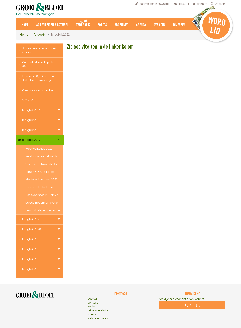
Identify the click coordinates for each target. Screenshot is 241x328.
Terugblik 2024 (31, 120)
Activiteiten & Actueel (52, 25)
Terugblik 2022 (31, 140)
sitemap (93, 314)
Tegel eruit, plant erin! (39, 187)
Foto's (102, 25)
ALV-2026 (28, 100)
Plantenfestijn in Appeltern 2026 (39, 64)
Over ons (159, 25)
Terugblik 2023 (31, 130)
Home (25, 25)
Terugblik (83, 25)
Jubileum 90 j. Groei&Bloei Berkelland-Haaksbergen (39, 78)
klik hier (192, 305)
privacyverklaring (99, 310)
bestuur (93, 298)
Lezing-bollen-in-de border (42, 210)
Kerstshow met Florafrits (41, 156)
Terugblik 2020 (31, 229)
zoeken (92, 306)
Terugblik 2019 (31, 239)
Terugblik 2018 (31, 249)
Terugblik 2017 (31, 259)
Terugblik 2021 (31, 219)
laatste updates (98, 318)
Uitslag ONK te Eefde (39, 172)
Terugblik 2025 (31, 110)
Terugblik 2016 (31, 269)
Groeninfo (121, 25)
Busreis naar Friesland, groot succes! (40, 50)
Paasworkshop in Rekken (42, 195)
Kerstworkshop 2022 (38, 148)
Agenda (141, 25)
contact (93, 302)
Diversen (179, 25)
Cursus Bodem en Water (41, 202)
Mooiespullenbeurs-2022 (41, 179)
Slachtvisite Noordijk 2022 (42, 164)
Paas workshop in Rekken (39, 90)
